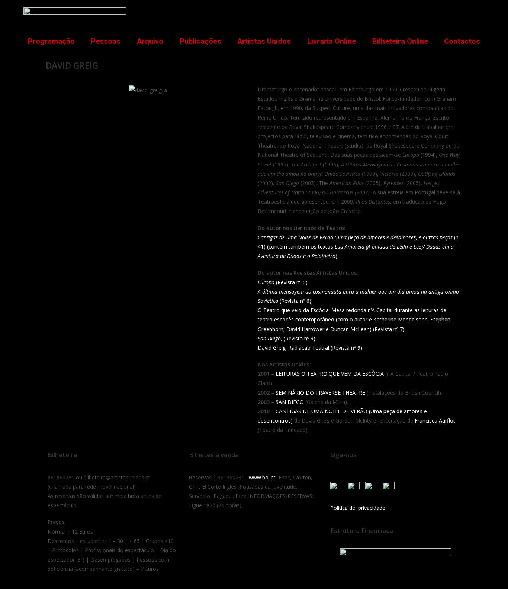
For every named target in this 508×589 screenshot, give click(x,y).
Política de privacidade (357, 507)
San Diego (269, 338)
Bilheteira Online (400, 41)
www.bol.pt (262, 477)
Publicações (200, 41)
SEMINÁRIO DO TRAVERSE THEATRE (320, 392)
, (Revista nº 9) (298, 338)
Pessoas (105, 41)
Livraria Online (331, 41)
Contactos (462, 41)
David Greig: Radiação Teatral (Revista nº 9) (310, 347)
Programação (51, 41)
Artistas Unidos (264, 41)
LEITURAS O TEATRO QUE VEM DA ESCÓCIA (330, 373)
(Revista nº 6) (291, 282)
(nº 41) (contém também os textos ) (359, 246)
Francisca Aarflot (435, 420)
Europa (266, 282)
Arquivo (150, 41)
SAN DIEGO (290, 401)
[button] (475, 13)
